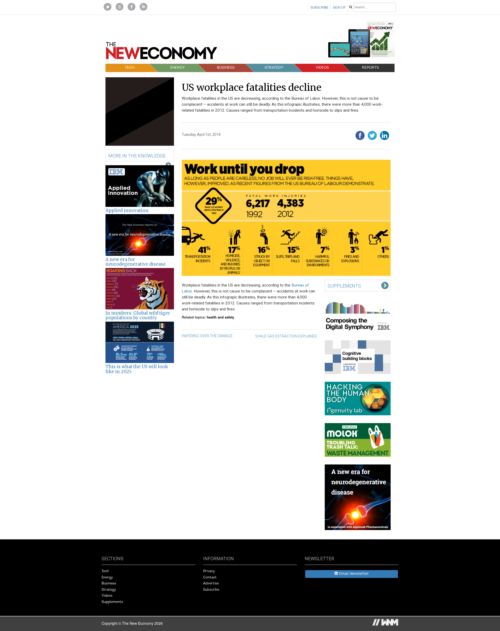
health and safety (220, 317)
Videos (322, 67)
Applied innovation (126, 210)
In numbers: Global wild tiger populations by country (137, 315)
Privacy (209, 571)
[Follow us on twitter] (107, 6)
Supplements (112, 602)
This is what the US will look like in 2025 (136, 369)
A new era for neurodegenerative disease (135, 262)
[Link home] (161, 52)
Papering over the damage (207, 336)
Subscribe (319, 7)
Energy (177, 67)
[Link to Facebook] (131, 6)
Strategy (274, 67)
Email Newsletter (353, 573)
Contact (210, 577)
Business (226, 67)
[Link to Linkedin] (143, 6)
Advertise (211, 583)
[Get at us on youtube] (119, 6)
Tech (129, 67)
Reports (370, 67)
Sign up (339, 7)
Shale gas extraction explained (286, 336)
